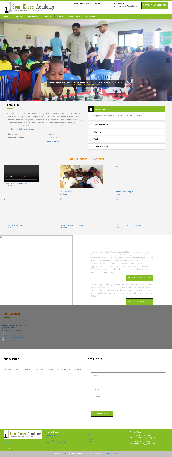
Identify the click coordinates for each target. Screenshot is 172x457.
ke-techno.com (111, 453)
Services (48, 16)
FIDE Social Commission (55, 440)
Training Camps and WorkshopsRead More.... (129, 226)
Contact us (90, 16)
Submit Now (101, 413)
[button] (4, 60)
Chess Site (50, 438)
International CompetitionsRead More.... (126, 193)
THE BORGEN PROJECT (55, 435)
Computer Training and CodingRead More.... (16, 226)
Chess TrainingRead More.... (66, 193)
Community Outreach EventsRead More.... (71, 226)
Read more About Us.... (55, 141)
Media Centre (74, 16)
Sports (60, 16)
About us (18, 16)
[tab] (126, 109)
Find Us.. (7, 442)
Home (6, 16)
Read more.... (28, 129)
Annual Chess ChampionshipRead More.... (15, 184)
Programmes (33, 16)
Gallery (90, 437)
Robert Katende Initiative (56, 442)
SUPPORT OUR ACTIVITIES (155, 5)
